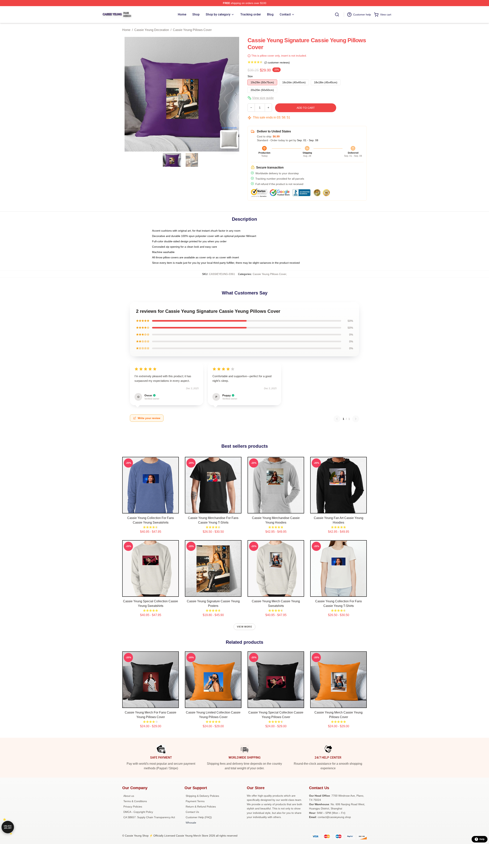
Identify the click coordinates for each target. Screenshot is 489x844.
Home (126, 30)
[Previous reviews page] (337, 418)
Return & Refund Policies (201, 806)
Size (250, 76)
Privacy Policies (132, 806)
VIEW (150, 509)
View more (244, 626)
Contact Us (192, 811)
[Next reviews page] (355, 418)
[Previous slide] (128, 94)
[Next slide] (236, 94)
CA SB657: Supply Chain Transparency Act (149, 817)
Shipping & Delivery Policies (202, 795)
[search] (337, 14)
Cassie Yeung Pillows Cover (192, 30)
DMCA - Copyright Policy (138, 811)
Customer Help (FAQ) (199, 817)
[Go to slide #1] (172, 160)
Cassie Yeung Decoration (151, 30)
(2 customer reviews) (277, 62)
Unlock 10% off (8, 827)
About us (128, 795)
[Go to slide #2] (192, 160)
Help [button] (481, 839)
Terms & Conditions (135, 801)
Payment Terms (195, 801)
